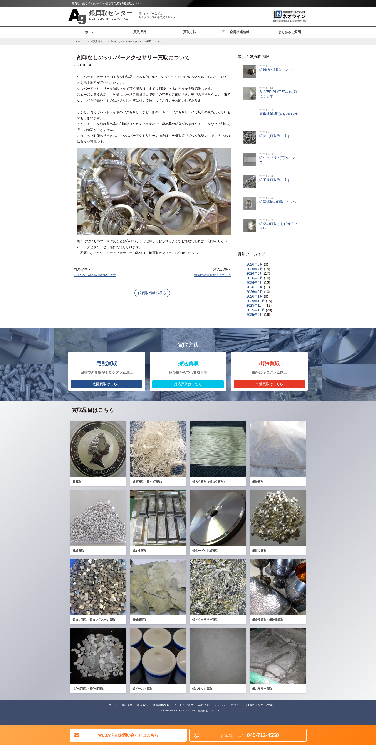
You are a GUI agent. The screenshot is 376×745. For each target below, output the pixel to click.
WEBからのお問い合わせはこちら (128, 735)
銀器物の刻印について (276, 68)
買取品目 (139, 32)
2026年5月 (254, 278)
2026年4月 (254, 282)
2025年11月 (255, 305)
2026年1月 (254, 296)
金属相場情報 (239, 32)
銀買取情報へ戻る (152, 293)
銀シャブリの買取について (278, 158)
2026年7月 (254, 269)
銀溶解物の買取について (278, 200)
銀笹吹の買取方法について (212, 275)
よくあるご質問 (289, 32)
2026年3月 (254, 287)
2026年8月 (254, 264)
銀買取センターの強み (260, 705)
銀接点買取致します (275, 134)
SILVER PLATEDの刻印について (278, 92)
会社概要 (203, 705)
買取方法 (189, 32)
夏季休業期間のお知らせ (278, 112)
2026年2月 (254, 292)
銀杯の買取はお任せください (278, 224)
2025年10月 (255, 310)
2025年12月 (255, 301)
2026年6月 (254, 273)
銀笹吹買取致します (275, 178)
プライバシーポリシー (228, 705)
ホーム (90, 32)
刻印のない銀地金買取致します (95, 275)
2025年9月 (254, 315)
